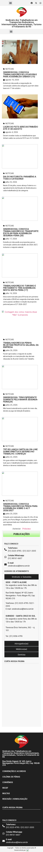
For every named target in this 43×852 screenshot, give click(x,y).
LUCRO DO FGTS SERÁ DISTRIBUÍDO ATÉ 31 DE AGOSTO (20, 127)
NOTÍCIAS (9, 69)
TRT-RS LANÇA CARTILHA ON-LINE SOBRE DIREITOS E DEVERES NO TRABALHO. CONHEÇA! (20, 451)
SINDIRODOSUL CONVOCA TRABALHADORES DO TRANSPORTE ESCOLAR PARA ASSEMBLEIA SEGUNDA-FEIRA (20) (20, 232)
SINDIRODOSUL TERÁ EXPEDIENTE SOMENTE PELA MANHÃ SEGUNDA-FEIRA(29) (20, 399)
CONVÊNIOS (7, 782)
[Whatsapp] (40, 3)
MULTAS (6, 793)
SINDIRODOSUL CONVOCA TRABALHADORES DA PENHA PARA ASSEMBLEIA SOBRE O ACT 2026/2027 (20, 507)
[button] (10, 3)
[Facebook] (32, 3)
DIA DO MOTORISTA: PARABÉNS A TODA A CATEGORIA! (19, 177)
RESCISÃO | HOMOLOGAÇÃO (14, 799)
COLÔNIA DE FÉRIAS (11, 777)
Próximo (26, 528)
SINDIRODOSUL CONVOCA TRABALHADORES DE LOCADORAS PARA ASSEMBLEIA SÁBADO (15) (20, 74)
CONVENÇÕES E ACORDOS (14, 771)
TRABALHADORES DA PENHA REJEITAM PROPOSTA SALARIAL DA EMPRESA (21, 345)
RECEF (5, 788)
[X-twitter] (36, 3)
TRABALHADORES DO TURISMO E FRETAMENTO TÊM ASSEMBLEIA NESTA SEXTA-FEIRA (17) (19, 287)
